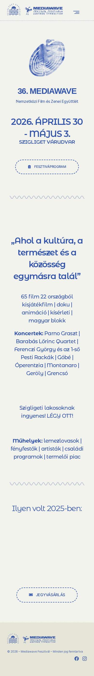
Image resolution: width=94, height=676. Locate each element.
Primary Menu (77, 12)
